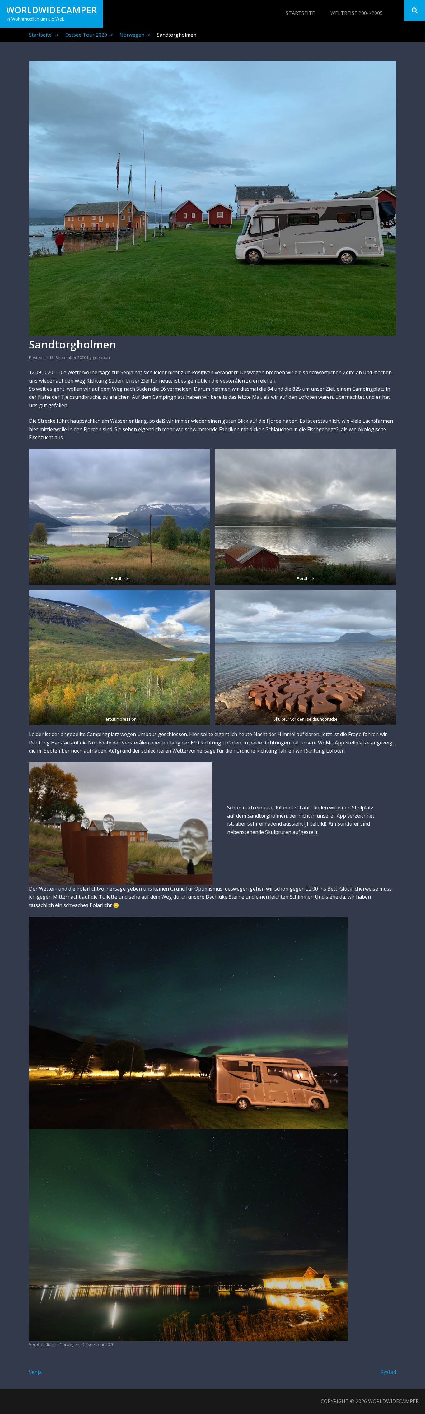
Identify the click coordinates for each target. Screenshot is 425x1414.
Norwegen (135, 34)
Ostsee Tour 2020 (89, 34)
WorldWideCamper (51, 10)
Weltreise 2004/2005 (356, 13)
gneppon (101, 357)
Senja (35, 1372)
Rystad (388, 1372)
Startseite (300, 13)
